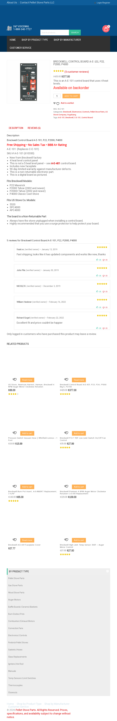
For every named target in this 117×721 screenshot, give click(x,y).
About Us (12, 2)
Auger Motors (14, 600)
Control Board (87, 117)
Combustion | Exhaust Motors (21, 621)
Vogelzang (71, 115)
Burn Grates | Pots (16, 614)
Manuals (12, 671)
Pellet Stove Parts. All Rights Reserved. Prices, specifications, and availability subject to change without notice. (38, 713)
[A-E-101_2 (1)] (35, 111)
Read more (27, 380)
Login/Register (103, 3)
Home (13, 40)
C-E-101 (77, 117)
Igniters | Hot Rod (15, 664)
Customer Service (21, 48)
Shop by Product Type (35, 40)
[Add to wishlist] (15, 379)
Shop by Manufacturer (67, 40)
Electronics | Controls (80, 112)
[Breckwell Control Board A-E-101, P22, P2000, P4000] (28, 81)
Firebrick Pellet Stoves (18, 642)
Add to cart (71, 96)
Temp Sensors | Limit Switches (22, 678)
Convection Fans (15, 628)
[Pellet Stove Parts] (58, 14)
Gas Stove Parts (15, 585)
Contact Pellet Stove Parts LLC (37, 2)
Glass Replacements (17, 657)
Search (75, 32)
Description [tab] (16, 128)
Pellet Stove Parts (97, 112)
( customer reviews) (76, 71)
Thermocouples (15, 685)
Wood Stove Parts (16, 592)
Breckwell (67, 112)
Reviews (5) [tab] (34, 128)
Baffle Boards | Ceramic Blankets (23, 607)
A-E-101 (61, 117)
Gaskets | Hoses (15, 650)
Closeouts (12, 692)
